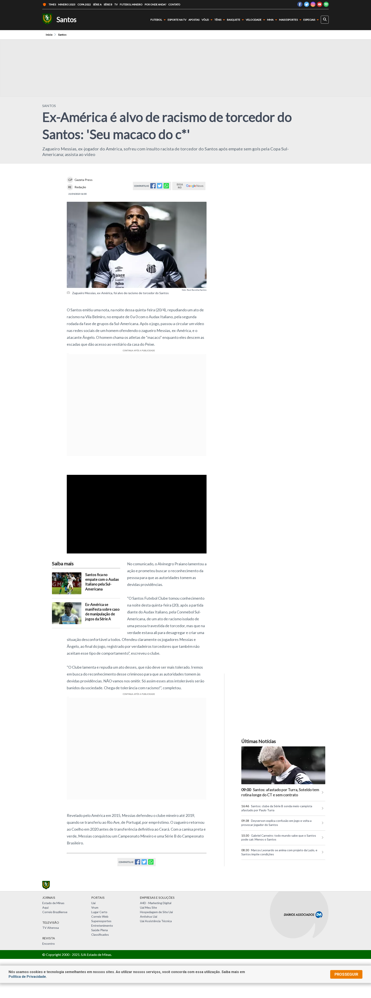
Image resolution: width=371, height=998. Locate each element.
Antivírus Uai (148, 916)
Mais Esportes (288, 19)
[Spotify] (326, 5)
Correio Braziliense (54, 912)
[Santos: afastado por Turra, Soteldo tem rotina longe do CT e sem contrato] (283, 765)
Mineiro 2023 (66, 4)
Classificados (100, 934)
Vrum (94, 907)
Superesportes (101, 921)
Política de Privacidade (27, 977)
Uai (93, 903)
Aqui (45, 907)
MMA (270, 19)
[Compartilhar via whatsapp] (166, 187)
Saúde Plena (99, 930)
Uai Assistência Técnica (156, 921)
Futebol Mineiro (131, 4)
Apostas (194, 19)
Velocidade (254, 19)
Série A (97, 4)
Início (49, 35)
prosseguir (346, 974)
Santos (62, 34)
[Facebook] (300, 5)
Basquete (233, 19)
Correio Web (99, 916)
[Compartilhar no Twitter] (159, 187)
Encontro (48, 943)
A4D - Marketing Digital (155, 903)
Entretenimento (102, 925)
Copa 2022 (84, 4)
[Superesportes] (47, 20)
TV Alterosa (50, 927)
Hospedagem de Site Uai (156, 912)
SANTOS (49, 106)
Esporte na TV (177, 19)
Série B (108, 4)
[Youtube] (319, 5)
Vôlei (205, 19)
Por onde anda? (155, 4)
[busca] (325, 20)
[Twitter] (306, 5)
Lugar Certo (99, 912)
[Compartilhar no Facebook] (153, 187)
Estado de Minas (53, 903)
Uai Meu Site (148, 907)
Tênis (217, 19)
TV (116, 4)
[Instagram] (313, 5)
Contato (174, 4)
